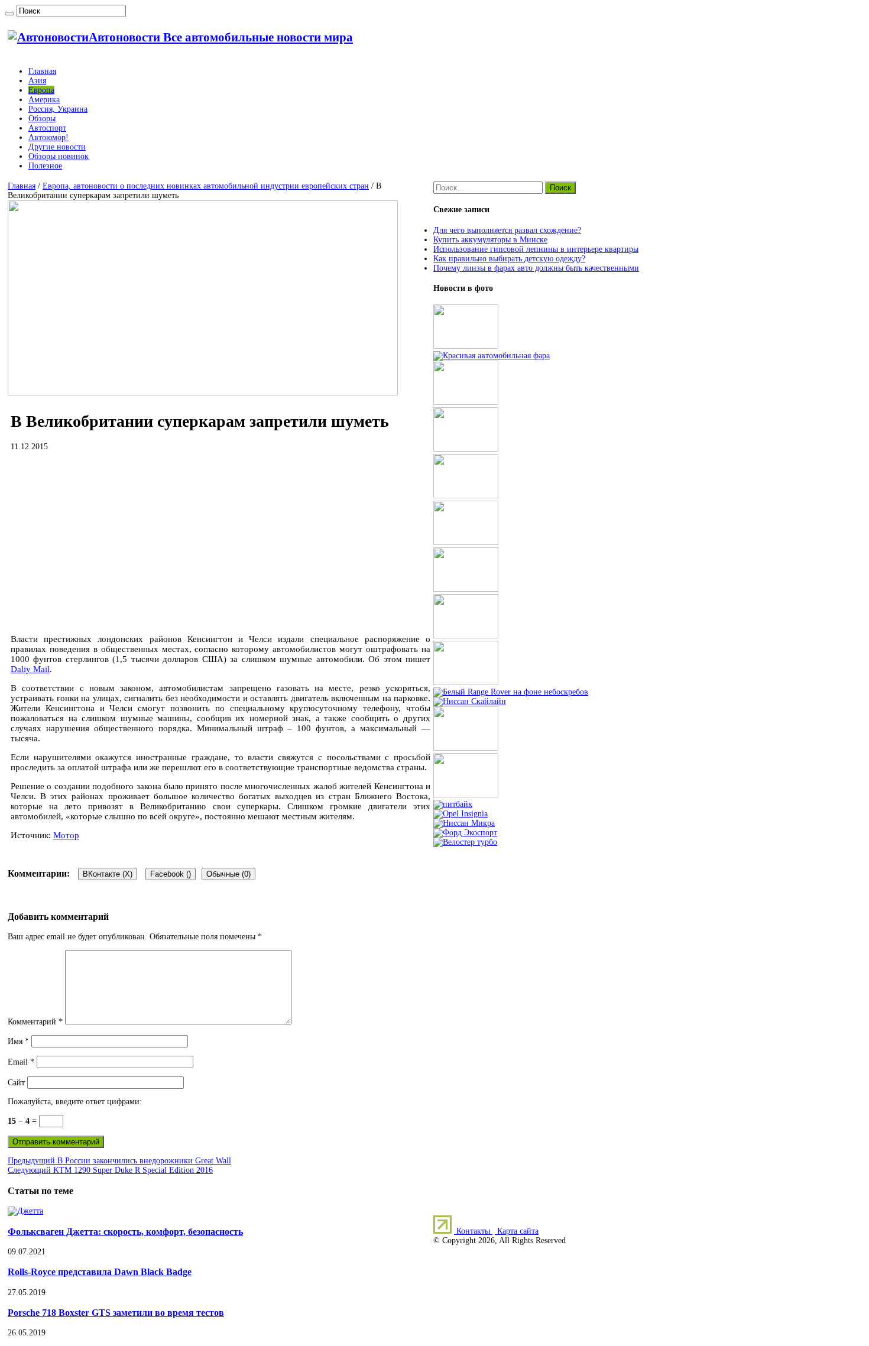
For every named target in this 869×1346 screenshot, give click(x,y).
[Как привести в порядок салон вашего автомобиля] (465, 402)
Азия (37, 80)
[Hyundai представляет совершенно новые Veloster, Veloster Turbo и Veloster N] (465, 842)
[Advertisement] (220, 542)
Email (21, 1062)
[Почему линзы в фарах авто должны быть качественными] (491, 355)
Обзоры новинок (58, 156)
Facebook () (170, 874)
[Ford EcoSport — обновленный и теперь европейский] (465, 832)
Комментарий (35, 1021)
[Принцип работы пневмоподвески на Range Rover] (510, 691)
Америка (44, 99)
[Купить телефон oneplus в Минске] (465, 748)
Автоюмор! (48, 137)
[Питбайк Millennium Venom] (452, 804)
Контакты (473, 1231)
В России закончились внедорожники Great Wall (119, 1160)
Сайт (16, 1082)
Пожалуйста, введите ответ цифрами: (75, 1101)
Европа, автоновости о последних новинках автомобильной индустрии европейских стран (206, 185)
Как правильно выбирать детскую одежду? (509, 258)
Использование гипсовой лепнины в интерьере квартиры (535, 249)
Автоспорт (47, 128)
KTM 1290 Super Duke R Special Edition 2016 (110, 1170)
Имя (18, 1041)
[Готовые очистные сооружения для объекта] (465, 635)
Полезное (45, 165)
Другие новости (57, 146)
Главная (42, 71)
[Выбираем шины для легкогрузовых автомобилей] (465, 542)
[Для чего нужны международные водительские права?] (465, 682)
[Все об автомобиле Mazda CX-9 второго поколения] (465, 495)
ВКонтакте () (107, 874)
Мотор (66, 835)
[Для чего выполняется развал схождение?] (465, 346)
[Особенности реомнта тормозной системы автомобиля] (465, 589)
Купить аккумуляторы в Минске (490, 239)
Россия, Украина (57, 109)
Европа (41, 90)
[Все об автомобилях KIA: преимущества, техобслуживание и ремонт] (465, 794)
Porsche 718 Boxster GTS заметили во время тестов (116, 1312)
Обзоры (42, 118)
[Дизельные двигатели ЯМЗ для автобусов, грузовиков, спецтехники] (465, 449)
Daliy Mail (30, 669)
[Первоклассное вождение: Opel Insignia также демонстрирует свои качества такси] (460, 813)
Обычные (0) (228, 874)
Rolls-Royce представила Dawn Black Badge (100, 1271)
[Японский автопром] (469, 701)
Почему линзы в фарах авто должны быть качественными (536, 268)
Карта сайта (517, 1231)
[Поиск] (9, 13)
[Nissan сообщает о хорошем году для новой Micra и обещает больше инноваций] (464, 823)
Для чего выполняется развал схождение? (507, 230)
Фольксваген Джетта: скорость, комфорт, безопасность (125, 1231)
